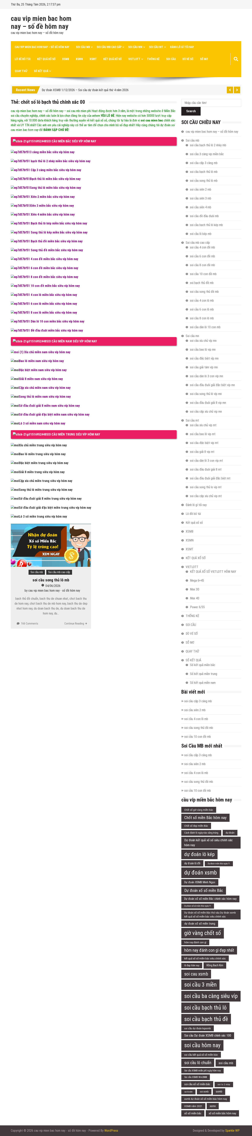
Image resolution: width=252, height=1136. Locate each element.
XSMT (93, 59)
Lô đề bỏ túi (23, 59)
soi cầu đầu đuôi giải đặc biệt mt (210, 478)
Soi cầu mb (83, 47)
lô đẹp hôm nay (191, 965)
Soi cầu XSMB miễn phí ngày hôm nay (202, 1070)
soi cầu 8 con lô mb (202, 318)
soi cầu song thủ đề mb (204, 292)
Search (191, 111)
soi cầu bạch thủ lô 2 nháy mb (208, 145)
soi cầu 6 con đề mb (202, 256)
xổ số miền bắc (192, 1113)
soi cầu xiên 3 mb (200, 198)
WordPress (111, 1130)
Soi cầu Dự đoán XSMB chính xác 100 (207, 1035)
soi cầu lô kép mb (200, 234)
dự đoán (230, 832)
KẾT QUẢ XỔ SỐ (112, 59)
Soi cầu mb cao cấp (109, 47)
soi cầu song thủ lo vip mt (205, 487)
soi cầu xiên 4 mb (200, 207)
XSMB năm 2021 (193, 1106)
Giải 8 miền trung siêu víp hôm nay (42, 472)
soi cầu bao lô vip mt (202, 434)
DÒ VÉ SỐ (188, 59)
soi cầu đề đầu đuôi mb (204, 216)
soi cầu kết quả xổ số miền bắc (201, 1054)
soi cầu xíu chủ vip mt (203, 425)
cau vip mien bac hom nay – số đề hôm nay (41, 23)
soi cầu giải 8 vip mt (202, 452)
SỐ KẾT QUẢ (41, 71)
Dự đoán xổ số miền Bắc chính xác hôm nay (210, 899)
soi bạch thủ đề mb (202, 283)
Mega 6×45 (197, 580)
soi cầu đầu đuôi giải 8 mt (205, 469)
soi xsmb (204, 1091)
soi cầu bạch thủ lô (205, 1007)
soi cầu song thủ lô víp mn (206, 394)
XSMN (79, 59)
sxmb (219, 1091)
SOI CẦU (171, 59)
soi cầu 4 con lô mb (202, 300)
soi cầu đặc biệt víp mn (204, 358)
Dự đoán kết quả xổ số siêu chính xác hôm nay (208, 842)
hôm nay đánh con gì (195, 942)
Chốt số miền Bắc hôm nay (205, 817)
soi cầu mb (226, 1063)
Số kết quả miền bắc (202, 665)
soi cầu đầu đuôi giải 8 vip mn (208, 403)
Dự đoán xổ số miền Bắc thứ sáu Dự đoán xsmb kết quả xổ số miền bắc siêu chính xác (210, 914)
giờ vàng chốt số (202, 933)
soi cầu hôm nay (202, 1045)
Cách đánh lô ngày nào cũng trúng (201, 832)
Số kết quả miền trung (203, 674)
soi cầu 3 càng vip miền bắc (207, 154)
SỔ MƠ (204, 59)
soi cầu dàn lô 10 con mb (205, 327)
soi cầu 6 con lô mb (202, 309)
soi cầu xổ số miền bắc (197, 1084)
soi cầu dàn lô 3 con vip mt (206, 460)
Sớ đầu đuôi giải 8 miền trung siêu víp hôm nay (50, 498)
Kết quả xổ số (46, 59)
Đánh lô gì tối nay (182, 47)
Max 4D (194, 598)
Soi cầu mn (135, 47)
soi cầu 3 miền (200, 984)
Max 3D (194, 589)
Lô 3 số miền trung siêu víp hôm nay (43, 516)
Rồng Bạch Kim (215, 965)
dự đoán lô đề (192, 863)
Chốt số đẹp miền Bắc (196, 825)
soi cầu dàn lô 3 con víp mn (206, 376)
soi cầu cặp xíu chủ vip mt (206, 496)
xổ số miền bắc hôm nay (222, 1113)
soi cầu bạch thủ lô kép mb (206, 225)
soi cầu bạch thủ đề (206, 1019)
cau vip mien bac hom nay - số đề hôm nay (54, 590)
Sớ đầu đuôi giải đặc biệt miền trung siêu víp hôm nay (55, 508)
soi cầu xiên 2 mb (200, 189)
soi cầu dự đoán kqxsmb (197, 1028)
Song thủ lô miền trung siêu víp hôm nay (45, 490)
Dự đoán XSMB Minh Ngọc (199, 882)
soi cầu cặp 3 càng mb (204, 163)
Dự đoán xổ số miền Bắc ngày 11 (197, 906)
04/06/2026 (52, 586)
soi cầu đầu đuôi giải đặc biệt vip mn (212, 385)
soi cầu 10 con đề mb (203, 274)
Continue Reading (74, 623)
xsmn (213, 1106)
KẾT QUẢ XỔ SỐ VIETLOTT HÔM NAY (213, 572)
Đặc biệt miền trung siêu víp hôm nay (43, 463)
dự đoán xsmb (200, 872)
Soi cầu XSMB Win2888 (195, 1077)
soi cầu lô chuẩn (197, 1062)
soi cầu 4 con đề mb (202, 247)
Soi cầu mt (156, 47)
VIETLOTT (134, 59)
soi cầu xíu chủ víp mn (203, 341)
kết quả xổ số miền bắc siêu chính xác (205, 958)
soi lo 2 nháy (224, 1084)
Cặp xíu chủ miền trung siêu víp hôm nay (45, 481)
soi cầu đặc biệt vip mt (204, 443)
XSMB (65, 59)
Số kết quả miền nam (203, 683)
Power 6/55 (197, 607)
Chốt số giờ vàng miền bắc (198, 809)
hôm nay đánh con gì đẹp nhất (209, 950)
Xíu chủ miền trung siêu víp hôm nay (43, 445)
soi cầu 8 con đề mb (202, 265)
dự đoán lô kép (199, 854)
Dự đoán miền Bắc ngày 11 (219, 863)
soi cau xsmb (196, 974)
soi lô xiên (188, 1092)
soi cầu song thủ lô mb (50, 580)
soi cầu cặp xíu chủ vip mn (206, 411)
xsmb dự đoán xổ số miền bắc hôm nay (205, 1098)
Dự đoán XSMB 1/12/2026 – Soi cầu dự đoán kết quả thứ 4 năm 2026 (85, 89)
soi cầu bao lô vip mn (203, 349)
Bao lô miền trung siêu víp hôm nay (42, 454)
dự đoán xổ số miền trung (199, 923)
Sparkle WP (232, 1130)
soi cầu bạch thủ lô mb (204, 172)
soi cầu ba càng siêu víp (211, 996)
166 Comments (29, 623)
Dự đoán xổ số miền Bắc (203, 890)
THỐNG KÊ (153, 59)
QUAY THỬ (21, 71)
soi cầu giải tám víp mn (204, 367)
